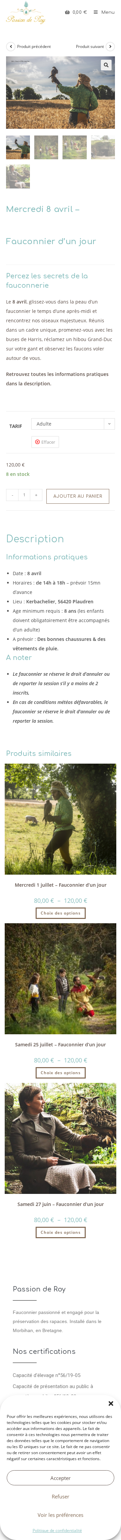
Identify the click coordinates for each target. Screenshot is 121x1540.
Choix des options (61, 913)
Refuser (60, 1496)
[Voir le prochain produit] (110, 46)
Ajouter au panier (77, 496)
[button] (111, 1403)
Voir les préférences (60, 1514)
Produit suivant (90, 46)
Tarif (15, 426)
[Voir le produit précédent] (10, 46)
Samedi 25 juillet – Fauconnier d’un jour (60, 1044)
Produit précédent (34, 46)
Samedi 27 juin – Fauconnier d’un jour (60, 1204)
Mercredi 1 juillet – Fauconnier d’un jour (61, 885)
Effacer (48, 442)
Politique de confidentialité (57, 1530)
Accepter (60, 1478)
